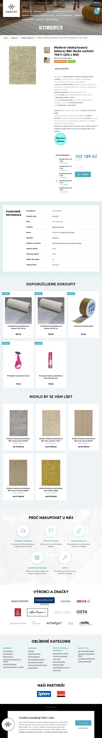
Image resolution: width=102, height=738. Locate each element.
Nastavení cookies (83, 728)
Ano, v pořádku (83, 723)
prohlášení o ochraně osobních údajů (30, 732)
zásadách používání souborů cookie (56, 732)
